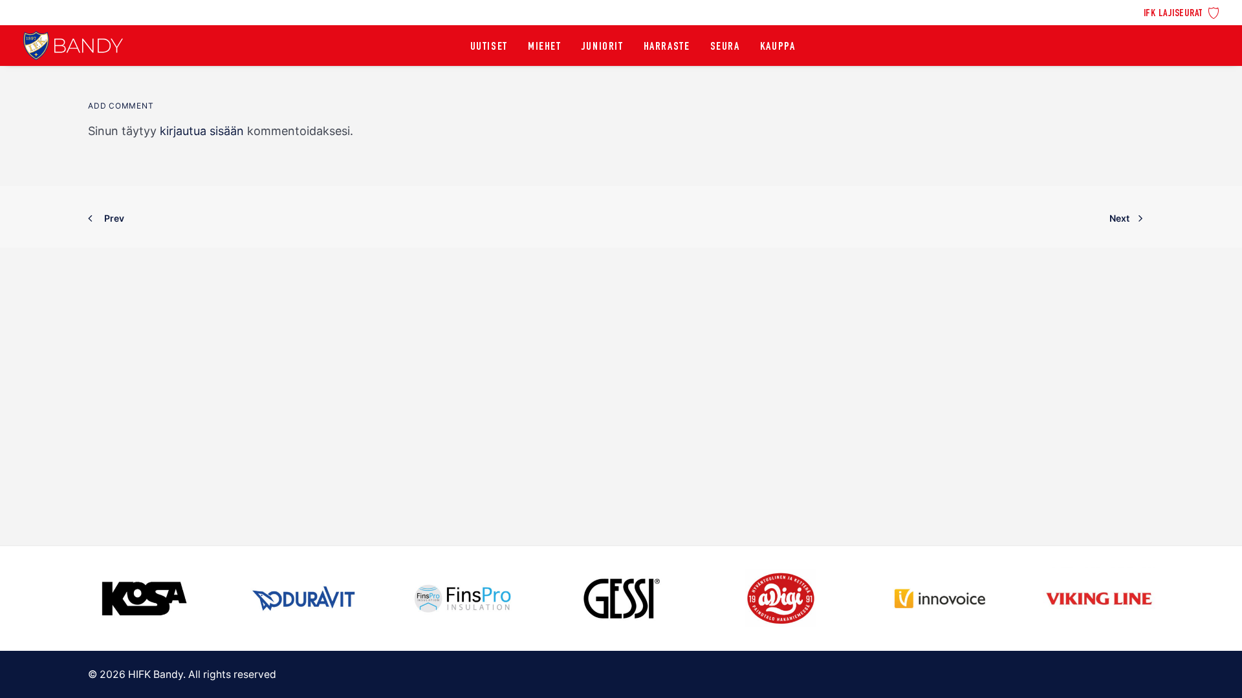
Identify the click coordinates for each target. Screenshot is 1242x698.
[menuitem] (1181, 12)
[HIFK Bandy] (73, 45)
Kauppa (778, 47)
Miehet (544, 47)
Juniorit (603, 47)
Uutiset (489, 47)
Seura (725, 47)
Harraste (667, 47)
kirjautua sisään (202, 131)
